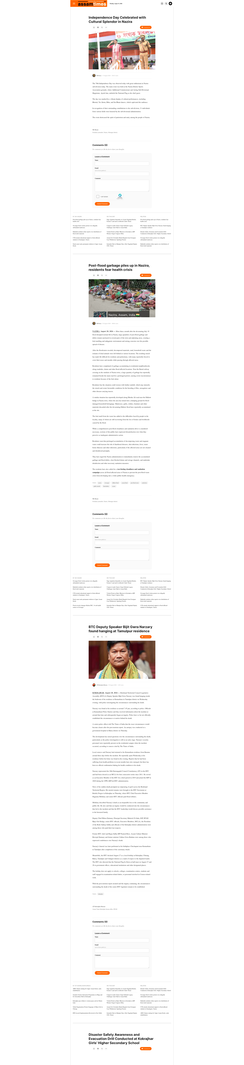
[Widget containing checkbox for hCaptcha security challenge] (109, 196)
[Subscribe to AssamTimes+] (170, 3)
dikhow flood (115, 483)
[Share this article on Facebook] (98, 27)
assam (113, 486)
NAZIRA (96, 331)
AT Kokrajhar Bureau (101, 685)
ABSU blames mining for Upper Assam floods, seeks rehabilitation (87, 989)
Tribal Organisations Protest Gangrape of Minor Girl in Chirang (88, 1008)
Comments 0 (147, 27)
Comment (98, 178)
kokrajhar (100, 894)
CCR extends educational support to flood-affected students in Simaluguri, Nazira (86, 239)
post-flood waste (135, 483)
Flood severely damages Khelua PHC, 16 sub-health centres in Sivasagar (87, 606)
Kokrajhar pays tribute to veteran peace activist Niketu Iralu (87, 1002)
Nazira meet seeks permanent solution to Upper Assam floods (87, 245)
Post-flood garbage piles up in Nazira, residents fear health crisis (87, 220)
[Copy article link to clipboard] (106, 27)
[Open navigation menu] (74, 3)
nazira (99, 483)
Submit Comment (102, 204)
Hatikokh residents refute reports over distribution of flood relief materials (87, 232)
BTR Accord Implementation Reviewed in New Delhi (87, 1013)
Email (100, 169)
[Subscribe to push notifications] (162, 3)
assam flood (125, 483)
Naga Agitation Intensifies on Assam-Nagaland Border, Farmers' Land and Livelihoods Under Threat (121, 220)
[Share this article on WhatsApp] (94, 27)
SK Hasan (98, 75)
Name (96, 160)
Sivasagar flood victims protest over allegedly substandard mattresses (85, 226)
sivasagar (107, 483)
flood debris (106, 486)
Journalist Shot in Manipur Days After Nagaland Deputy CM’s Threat (122, 245)
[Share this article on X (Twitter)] (102, 27)
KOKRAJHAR (98, 693)
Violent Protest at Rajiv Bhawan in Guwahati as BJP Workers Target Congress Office (121, 232)
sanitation (144, 483)
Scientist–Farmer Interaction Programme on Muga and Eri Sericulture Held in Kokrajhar (87, 996)
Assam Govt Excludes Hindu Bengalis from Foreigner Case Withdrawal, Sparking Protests (121, 239)
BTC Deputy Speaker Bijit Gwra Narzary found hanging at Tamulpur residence (155, 226)
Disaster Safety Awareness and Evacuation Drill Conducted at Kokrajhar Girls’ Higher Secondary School (155, 232)
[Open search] (166, 3)
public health (97, 486)
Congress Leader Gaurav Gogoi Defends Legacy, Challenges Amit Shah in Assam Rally (120, 226)
